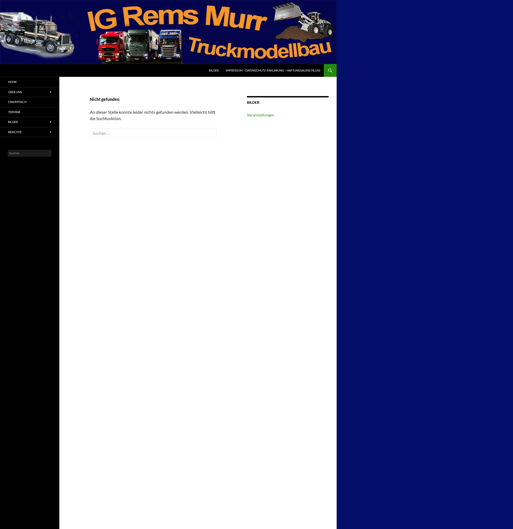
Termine (14, 112)
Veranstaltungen (260, 115)
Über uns (15, 92)
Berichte (15, 132)
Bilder (214, 70)
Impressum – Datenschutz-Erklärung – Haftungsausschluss (273, 70)
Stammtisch (17, 102)
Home (12, 82)
